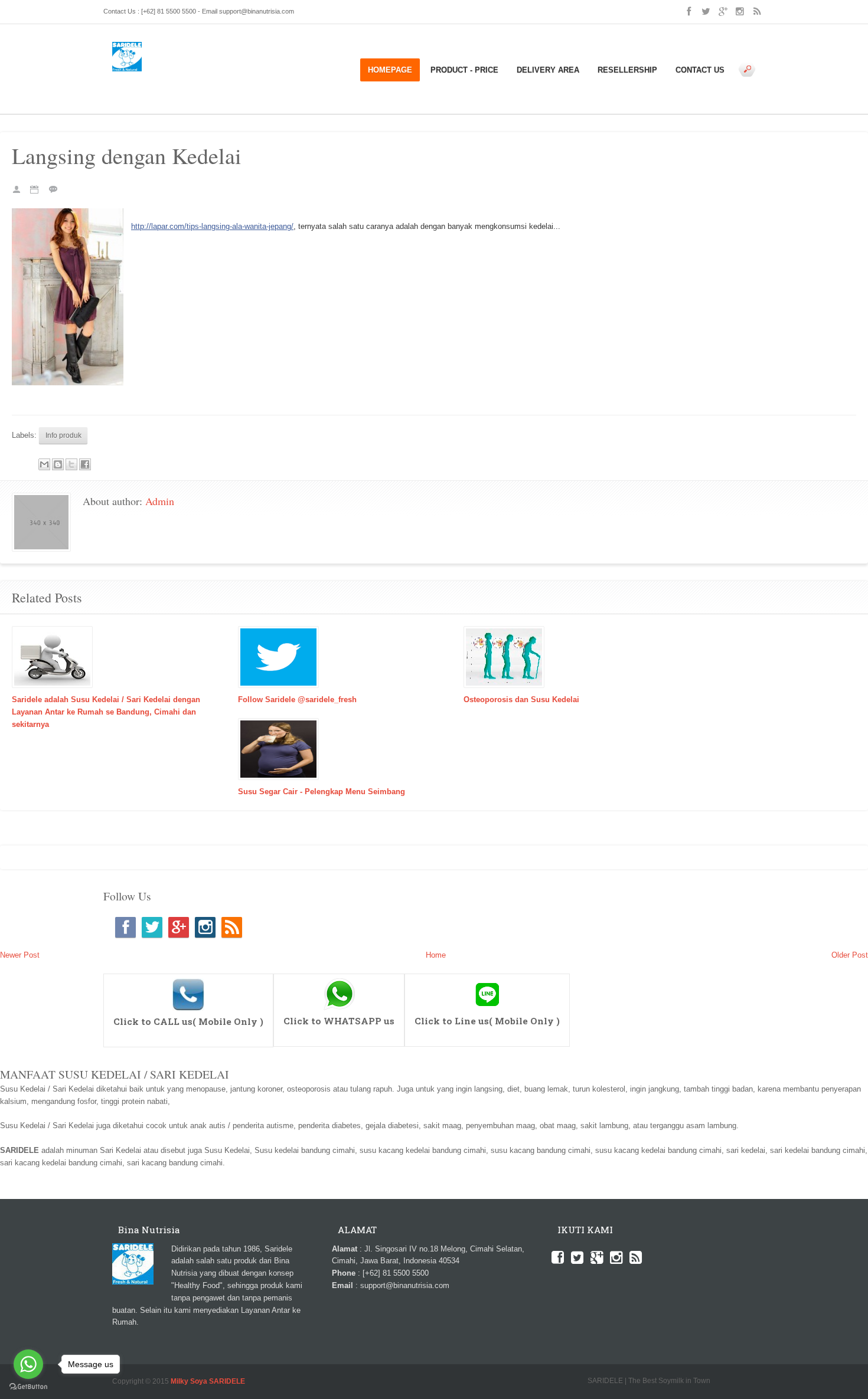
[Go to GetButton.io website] (28, 1387)
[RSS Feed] (231, 927)
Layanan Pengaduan (267, 77)
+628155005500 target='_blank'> (188, 979)
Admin (159, 501)
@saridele (487, 979)
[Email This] (44, 464)
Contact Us (700, 69)
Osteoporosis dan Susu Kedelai (521, 699)
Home (138, 77)
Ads (119, 77)
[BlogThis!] (58, 464)
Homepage (390, 69)
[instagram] (205, 927)
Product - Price (464, 69)
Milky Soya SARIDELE (208, 1381)
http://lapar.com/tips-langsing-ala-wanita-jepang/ (212, 226)
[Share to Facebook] (85, 464)
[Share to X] (71, 464)
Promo (153, 89)
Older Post (849, 955)
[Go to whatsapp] (28, 1364)
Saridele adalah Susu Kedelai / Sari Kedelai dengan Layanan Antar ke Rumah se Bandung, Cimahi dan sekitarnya (106, 712)
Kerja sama (210, 77)
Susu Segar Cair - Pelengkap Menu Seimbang (321, 791)
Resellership (627, 69)
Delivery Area (548, 69)
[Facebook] (125, 927)
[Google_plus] (178, 927)
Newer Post (20, 955)
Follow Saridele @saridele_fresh (297, 699)
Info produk (170, 77)
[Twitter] (152, 927)
